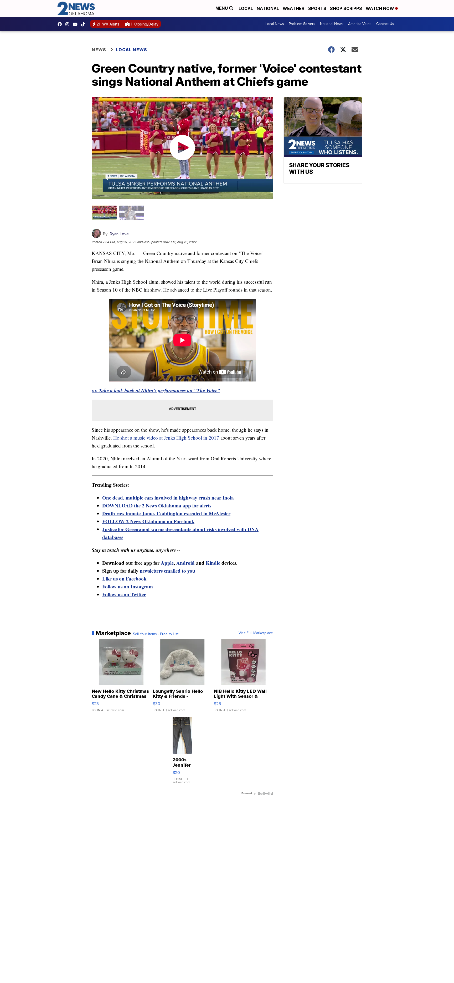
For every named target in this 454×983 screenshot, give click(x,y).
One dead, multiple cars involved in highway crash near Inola (168, 497)
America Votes (360, 24)
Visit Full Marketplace (256, 633)
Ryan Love (119, 233)
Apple (167, 562)
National (268, 8)
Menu (222, 8)
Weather (294, 8)
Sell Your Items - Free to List (155, 634)
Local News (274, 24)
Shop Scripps (346, 8)
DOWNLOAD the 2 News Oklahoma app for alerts (156, 505)
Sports (317, 8)
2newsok (68, 24)
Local (246, 8)
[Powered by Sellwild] (265, 793)
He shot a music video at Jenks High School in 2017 (166, 437)
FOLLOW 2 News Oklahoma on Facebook (148, 521)
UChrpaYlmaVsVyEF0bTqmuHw (76, 24)
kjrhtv (61, 24)
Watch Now (380, 8)
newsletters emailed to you (167, 570)
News (99, 49)
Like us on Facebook (124, 578)
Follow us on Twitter (124, 594)
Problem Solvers (302, 24)
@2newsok (84, 24)
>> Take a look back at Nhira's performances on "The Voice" (156, 390)
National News (331, 24)
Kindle (213, 562)
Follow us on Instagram (127, 586)
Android (185, 562)
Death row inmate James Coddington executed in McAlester (166, 513)
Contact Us (385, 24)
